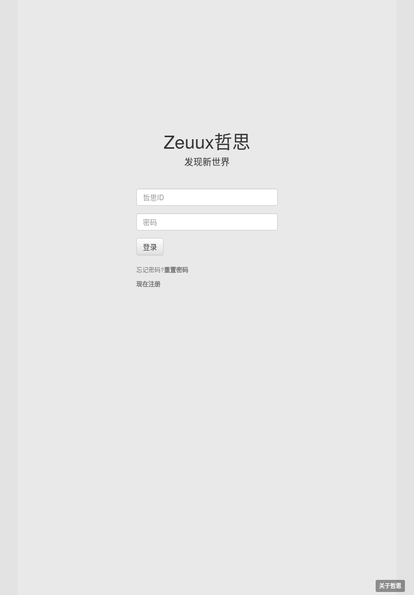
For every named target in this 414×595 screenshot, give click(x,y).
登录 (150, 247)
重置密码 (176, 269)
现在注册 (148, 283)
